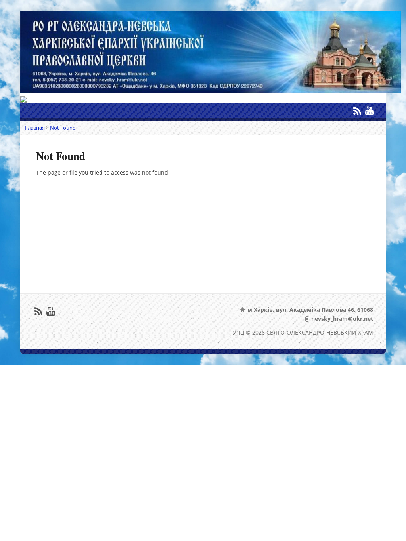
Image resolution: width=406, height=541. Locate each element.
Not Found (63, 127)
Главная (35, 127)
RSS (357, 110)
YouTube (369, 110)
